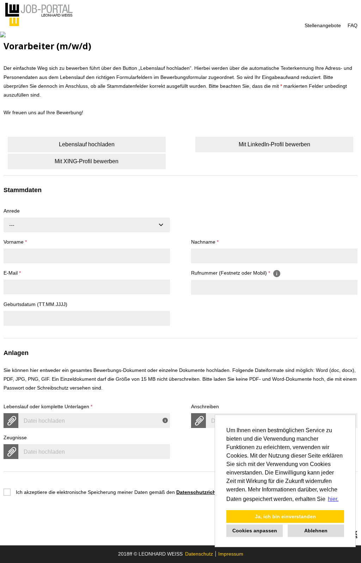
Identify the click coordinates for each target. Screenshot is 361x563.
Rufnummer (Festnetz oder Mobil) (230, 273)
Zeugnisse (15, 437)
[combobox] (87, 225)
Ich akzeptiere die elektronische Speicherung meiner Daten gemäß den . (124, 492)
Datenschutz (199, 554)
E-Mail (12, 273)
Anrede (12, 211)
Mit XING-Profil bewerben (86, 161)
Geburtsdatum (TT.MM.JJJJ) (35, 304)
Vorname (15, 242)
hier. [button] (333, 499)
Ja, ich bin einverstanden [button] (285, 516)
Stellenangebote (323, 25)
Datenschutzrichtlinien (203, 492)
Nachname (205, 242)
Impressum (230, 554)
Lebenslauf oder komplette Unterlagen (48, 406)
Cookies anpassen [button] (254, 530)
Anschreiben (205, 406)
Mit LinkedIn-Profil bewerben (274, 144)
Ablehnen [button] (316, 530)
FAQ (352, 25)
